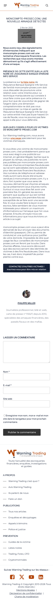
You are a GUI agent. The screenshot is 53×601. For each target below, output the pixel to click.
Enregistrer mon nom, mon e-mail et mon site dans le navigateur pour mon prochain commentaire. (25, 418)
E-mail (7, 385)
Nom (6, 371)
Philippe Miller (26, 303)
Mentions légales (25, 590)
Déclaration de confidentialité (26, 593)
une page (16, 138)
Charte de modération (27, 596)
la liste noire (28, 82)
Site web (7, 398)
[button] (5, 5)
